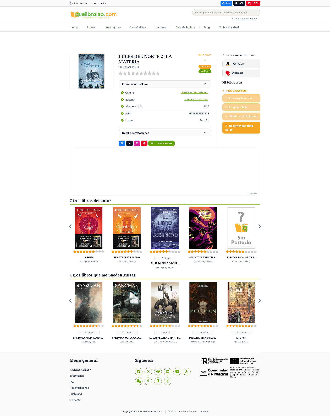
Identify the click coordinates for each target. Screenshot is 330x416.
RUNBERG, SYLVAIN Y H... (203, 341)
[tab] (165, 84)
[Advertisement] (165, 43)
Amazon (238, 63)
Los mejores (112, 27)
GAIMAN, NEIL (88, 341)
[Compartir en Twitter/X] (129, 143)
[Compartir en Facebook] (122, 143)
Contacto (75, 400)
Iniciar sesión (79, 3)
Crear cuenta (98, 3)
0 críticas (205, 71)
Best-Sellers (138, 27)
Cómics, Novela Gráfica (194, 92)
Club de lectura (185, 27)
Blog (207, 27)
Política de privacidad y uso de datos (188, 411)
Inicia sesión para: (236, 90)
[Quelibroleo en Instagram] (137, 143)
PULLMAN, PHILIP (129, 67)
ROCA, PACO (241, 341)
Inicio (75, 27)
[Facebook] (138, 371)
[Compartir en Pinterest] (144, 143)
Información (77, 375)
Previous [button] (70, 226)
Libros (91, 27)
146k (241, 3)
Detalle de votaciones (135, 132)
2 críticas (127, 332)
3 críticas (89, 332)
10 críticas (241, 332)
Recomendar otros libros (239, 127)
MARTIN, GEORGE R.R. (165, 341)
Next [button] (259, 226)
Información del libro (135, 84)
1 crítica (165, 258)
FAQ (72, 381)
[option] (89, 235)
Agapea (237, 72)
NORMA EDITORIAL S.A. (196, 99)
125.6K (254, 3)
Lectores (161, 27)
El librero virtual (229, 27)
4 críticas (165, 332)
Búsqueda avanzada (245, 18)
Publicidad (76, 394)
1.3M (228, 3)
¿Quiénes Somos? (80, 369)
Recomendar (165, 143)
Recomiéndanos (79, 387)
